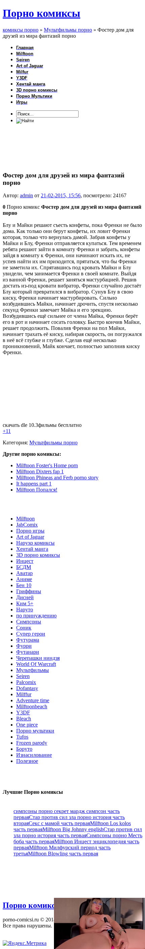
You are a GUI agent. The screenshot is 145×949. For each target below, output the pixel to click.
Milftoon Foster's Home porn (47, 465)
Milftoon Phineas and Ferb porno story (57, 477)
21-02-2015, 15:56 (61, 195)
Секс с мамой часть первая (59, 823)
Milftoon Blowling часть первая (63, 853)
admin (26, 195)
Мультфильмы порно (53, 442)
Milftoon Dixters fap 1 (40, 471)
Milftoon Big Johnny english (73, 829)
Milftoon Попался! (36, 490)
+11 (7, 431)
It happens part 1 (34, 483)
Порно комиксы (41, 13)
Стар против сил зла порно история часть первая (77, 832)
